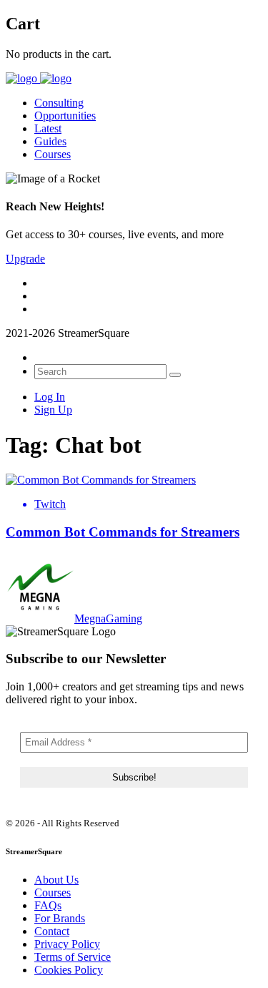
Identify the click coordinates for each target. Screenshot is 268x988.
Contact (51, 931)
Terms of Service (72, 957)
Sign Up (53, 409)
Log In (49, 397)
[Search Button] (175, 375)
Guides (50, 141)
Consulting (59, 103)
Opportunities (65, 115)
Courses (52, 154)
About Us (56, 880)
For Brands (59, 918)
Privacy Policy (67, 944)
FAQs (47, 905)
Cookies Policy (68, 970)
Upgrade (25, 259)
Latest (47, 128)
